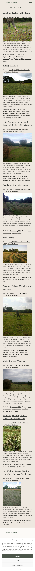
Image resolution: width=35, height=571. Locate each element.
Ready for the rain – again (16, 185)
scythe (27, 180)
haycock (14, 233)
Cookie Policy (13, 569)
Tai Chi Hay (8, 237)
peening (6, 354)
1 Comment (13, 356)
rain (16, 59)
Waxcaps (12, 57)
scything (22, 59)
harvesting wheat (15, 180)
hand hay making (19, 111)
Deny (17, 560)
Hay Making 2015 (15, 176)
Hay (11, 464)
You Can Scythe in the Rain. (16, 13)
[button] (32, 540)
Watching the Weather (14, 361)
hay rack (12, 113)
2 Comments (16, 118)
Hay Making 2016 (15, 109)
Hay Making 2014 (19, 464)
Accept (17, 556)
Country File (16, 178)
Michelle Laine (26, 17)
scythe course (14, 115)
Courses (12, 350)
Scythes (5, 57)
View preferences (17, 565)
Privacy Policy (20, 569)
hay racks (19, 467)
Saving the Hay (10, 65)
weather (18, 409)
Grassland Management (18, 55)
